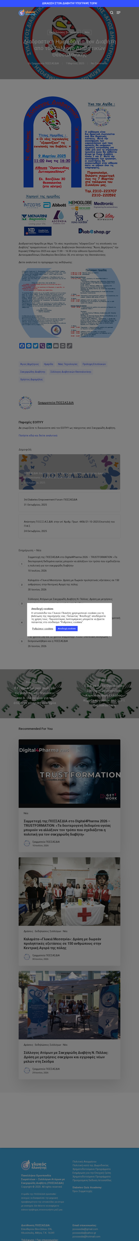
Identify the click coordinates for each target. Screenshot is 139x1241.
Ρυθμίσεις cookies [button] (42, 628)
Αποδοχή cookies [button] (67, 628)
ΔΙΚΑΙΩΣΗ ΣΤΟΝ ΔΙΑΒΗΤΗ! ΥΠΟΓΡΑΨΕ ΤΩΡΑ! (69, 3)
